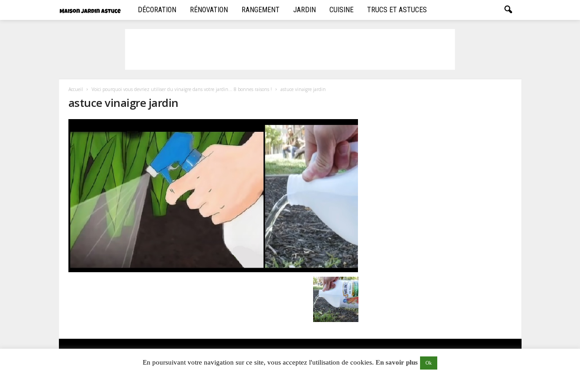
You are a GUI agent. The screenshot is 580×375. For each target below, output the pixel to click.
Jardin (304, 9)
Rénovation (209, 9)
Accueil (75, 89)
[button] (508, 10)
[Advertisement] (290, 49)
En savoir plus (397, 362)
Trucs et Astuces (397, 9)
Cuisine (341, 9)
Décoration (157, 9)
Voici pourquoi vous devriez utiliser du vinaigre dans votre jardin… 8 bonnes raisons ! (182, 89)
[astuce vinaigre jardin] (213, 195)
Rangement (261, 9)
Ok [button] (428, 362)
